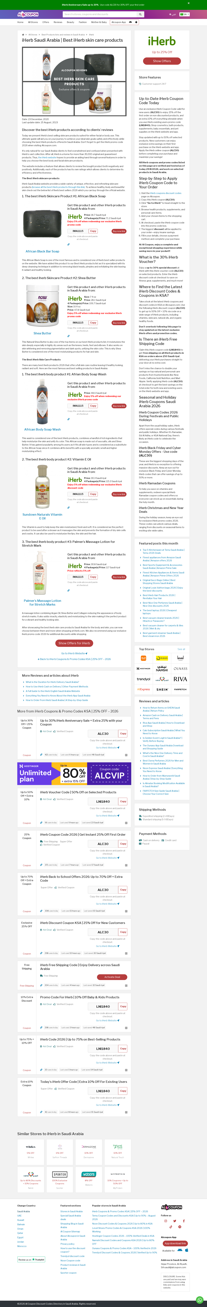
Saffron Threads (60, 1157)
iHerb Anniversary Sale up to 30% (80, 5)
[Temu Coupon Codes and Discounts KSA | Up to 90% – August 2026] (143, 658)
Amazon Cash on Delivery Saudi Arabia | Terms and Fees (163, 717)
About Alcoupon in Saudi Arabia (72, 1238)
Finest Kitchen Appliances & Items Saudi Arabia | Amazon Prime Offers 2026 (163, 574)
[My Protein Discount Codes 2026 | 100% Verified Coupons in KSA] (117, 1174)
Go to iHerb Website (73, 653)
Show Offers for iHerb (74, 643)
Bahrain (21, 1224)
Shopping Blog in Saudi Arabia (71, 1225)
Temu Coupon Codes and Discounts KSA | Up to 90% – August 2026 (124, 1217)
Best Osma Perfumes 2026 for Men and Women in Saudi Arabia (163, 762)
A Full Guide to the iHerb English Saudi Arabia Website (53, 691)
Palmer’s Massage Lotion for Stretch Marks (42, 602)
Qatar (20, 1233)
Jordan (20, 1241)
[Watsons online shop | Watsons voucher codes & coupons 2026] (88, 1174)
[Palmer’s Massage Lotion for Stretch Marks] (42, 572)
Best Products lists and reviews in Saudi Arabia (63, 35)
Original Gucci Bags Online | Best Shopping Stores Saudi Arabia (159, 582)
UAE (19, 1215)
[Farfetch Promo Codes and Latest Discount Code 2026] (180, 689)
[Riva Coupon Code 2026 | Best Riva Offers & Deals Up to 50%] (180, 679)
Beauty (70, 22)
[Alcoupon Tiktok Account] (171, 1226)
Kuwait (20, 1220)
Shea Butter (42, 333)
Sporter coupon (68, 1272)
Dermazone (89, 1157)
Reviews (58, 22)
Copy (93, 231)
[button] (189, 3)
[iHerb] (162, 40)
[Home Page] (28, 14)
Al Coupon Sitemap (70, 1231)
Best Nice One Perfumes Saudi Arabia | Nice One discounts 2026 (162, 604)
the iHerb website (47, 157)
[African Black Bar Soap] (42, 223)
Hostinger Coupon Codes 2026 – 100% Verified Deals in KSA (123, 1236)
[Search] (140, 14)
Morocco (22, 1246)
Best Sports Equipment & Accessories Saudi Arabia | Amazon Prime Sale (162, 566)
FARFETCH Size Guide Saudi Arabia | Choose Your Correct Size (161, 792)
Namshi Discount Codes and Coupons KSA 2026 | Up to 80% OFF (123, 1242)
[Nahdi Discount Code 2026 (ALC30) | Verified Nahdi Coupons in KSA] (30, 1174)
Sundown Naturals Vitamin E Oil (42, 516)
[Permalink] (41, 754)
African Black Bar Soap (42, 251)
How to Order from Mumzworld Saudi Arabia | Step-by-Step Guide (161, 777)
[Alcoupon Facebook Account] (183, 1220)
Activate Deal (112, 977)
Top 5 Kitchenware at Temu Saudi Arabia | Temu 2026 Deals (163, 551)
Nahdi (30, 1188)
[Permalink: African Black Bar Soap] (68, 244)
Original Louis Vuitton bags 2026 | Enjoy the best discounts (163, 589)
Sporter (59, 1188)
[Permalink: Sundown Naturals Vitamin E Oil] (68, 507)
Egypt (20, 1237)
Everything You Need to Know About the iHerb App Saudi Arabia (58, 695)
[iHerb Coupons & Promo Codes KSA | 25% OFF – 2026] (75, 216)
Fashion (83, 22)
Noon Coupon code (70, 1260)
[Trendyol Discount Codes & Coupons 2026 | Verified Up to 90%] (143, 679)
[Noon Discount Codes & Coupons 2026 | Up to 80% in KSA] (162, 658)
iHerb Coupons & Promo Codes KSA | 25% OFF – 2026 (120, 1211)
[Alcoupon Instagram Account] (165, 1220)
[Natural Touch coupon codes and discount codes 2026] (117, 1146)
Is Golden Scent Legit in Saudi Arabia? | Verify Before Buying (162, 739)
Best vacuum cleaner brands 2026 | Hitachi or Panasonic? (161, 619)
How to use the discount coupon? (72, 1250)
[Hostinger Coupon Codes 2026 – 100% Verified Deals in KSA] (143, 668)
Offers (45, 22)
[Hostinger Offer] (74, 773)
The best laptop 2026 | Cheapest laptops (160, 612)
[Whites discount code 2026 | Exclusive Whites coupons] (30, 1146)
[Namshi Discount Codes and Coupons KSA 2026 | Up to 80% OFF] (162, 668)
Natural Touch (118, 1157)
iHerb (91, 35)
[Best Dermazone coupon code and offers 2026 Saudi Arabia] (88, 1146)
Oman (20, 1228)
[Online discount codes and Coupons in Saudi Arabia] (23, 35)
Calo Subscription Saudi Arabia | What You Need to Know (164, 732)
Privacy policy (67, 1244)
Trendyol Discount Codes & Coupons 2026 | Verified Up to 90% (124, 1252)
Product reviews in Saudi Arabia (72, 1267)
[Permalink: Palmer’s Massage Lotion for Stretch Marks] (68, 590)
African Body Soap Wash (42, 429)
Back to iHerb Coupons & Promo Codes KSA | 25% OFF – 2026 (75, 659)
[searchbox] (100, 14)
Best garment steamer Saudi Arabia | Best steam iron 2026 (161, 634)
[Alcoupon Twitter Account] (175, 1220)
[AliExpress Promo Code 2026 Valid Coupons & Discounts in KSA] (143, 689)
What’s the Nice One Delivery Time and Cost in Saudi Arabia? (162, 755)
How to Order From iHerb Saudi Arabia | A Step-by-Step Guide (57, 700)
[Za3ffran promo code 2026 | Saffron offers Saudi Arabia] (59, 1146)
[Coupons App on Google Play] (130, 22)
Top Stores (146, 649)
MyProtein (117, 1188)
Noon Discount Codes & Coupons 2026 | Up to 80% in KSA (122, 1223)
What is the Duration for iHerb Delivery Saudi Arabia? (52, 682)
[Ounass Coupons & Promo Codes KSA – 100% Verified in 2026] (180, 668)
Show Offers (162, 61)
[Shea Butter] (42, 305)
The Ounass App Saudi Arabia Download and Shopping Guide (163, 747)
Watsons (88, 1185)
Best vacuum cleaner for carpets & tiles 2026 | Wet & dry (163, 627)
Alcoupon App (119, 22)
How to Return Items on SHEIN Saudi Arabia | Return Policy (161, 709)
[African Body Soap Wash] (42, 401)
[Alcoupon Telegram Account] (180, 1226)
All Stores (33, 22)
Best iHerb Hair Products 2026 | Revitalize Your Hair (159, 597)
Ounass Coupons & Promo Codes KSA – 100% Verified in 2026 (124, 1248)
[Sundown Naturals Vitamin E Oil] (42, 486)
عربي (173, 14)
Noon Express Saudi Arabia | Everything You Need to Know (163, 770)
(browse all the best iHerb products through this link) (58, 187)
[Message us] (200, 1300)
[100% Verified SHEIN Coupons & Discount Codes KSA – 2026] (162, 689)
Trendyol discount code (72, 1256)
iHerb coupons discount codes (165, 193)
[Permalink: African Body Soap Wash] (68, 419)
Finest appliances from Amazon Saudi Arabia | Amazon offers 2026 (162, 559)
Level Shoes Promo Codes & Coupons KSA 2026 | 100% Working (121, 1230)
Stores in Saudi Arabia (71, 1211)
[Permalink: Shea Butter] (68, 336)
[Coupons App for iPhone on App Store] (136, 22)
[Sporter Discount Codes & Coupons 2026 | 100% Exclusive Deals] (59, 1174)
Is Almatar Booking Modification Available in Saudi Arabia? (164, 785)
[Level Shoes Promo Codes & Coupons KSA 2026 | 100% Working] (180, 658)
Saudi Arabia (23, 1211)
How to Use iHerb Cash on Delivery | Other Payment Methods (57, 686)
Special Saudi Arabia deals (70, 1217)
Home (20, 22)
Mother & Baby (99, 22)
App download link (175, 1243)
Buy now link (119, 231)
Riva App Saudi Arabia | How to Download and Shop (163, 724)
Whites (31, 1157)
